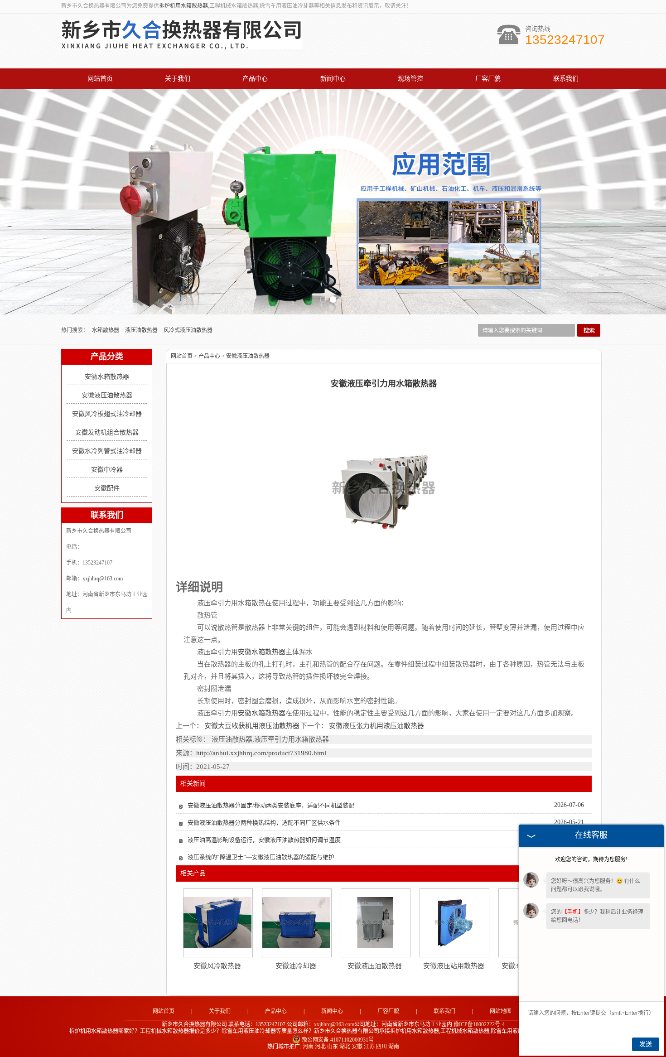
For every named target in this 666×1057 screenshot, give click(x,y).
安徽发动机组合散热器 (107, 432)
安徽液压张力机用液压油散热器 (376, 725)
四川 (381, 1046)
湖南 (393, 1046)
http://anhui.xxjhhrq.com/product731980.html (261, 753)
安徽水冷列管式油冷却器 (107, 451)
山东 (332, 1046)
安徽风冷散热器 (217, 966)
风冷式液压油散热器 (188, 330)
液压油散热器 (142, 330)
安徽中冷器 (107, 469)
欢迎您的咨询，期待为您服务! (591, 859)
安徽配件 (107, 488)
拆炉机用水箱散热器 (183, 6)
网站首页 (100, 78)
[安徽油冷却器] (296, 922)
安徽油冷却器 (295, 966)
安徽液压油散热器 (107, 395)
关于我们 (177, 78)
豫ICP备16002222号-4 (479, 1024)
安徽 (357, 1046)
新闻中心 (333, 78)
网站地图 (501, 1011)
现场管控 (410, 78)
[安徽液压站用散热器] (454, 922)
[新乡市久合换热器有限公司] (181, 44)
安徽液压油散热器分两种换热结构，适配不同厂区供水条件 (264, 822)
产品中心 (255, 78)
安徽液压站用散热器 (453, 966)
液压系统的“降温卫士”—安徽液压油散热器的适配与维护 (261, 857)
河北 (320, 1046)
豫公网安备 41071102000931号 (338, 1040)
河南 (308, 1046)
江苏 (369, 1046)
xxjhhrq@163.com (102, 578)
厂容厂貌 (488, 78)
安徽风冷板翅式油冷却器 (107, 413)
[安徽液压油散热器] (375, 922)
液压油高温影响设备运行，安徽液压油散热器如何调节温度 (264, 839)
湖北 (344, 1046)
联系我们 (566, 78)
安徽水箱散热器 (107, 376)
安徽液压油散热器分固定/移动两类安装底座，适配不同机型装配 (271, 805)
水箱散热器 (106, 330)
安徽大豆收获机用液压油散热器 (251, 725)
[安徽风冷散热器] (217, 922)
